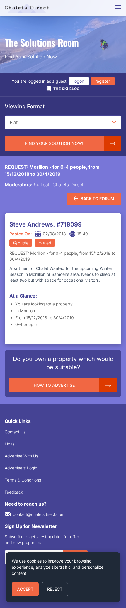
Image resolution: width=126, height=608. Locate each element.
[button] (114, 122)
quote (23, 242)
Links (9, 443)
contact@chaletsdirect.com (38, 514)
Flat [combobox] (14, 122)
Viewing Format (25, 106)
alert (47, 242)
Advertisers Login (21, 467)
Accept (25, 589)
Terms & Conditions (23, 479)
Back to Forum (97, 198)
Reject (54, 589)
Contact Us (15, 431)
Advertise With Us (21, 455)
